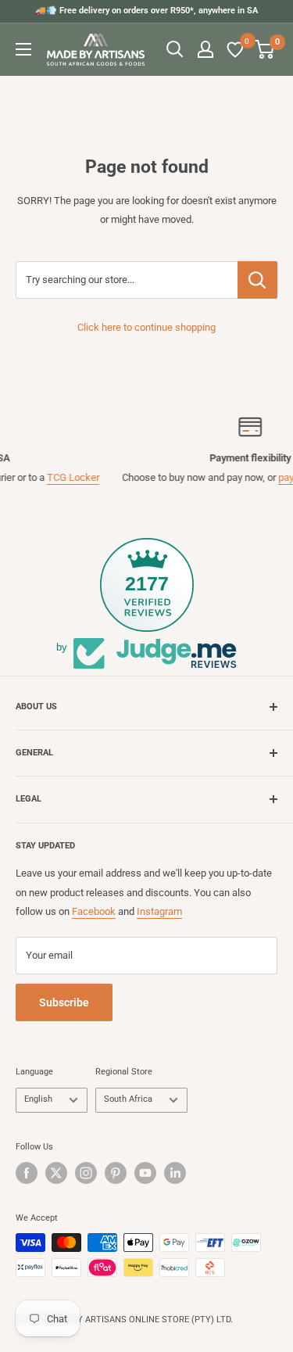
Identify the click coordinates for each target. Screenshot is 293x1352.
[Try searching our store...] (257, 280)
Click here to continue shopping (146, 327)
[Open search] (175, 49)
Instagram (159, 911)
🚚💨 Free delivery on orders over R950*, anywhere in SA (146, 10)
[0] (236, 49)
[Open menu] (23, 49)
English (38, 1099)
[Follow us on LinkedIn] (175, 1173)
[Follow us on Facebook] (27, 1173)
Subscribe (64, 1002)
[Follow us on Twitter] (56, 1173)
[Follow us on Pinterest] (116, 1173)
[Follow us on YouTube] (145, 1173)
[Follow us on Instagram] (86, 1173)
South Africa (128, 1099)
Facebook (94, 911)
